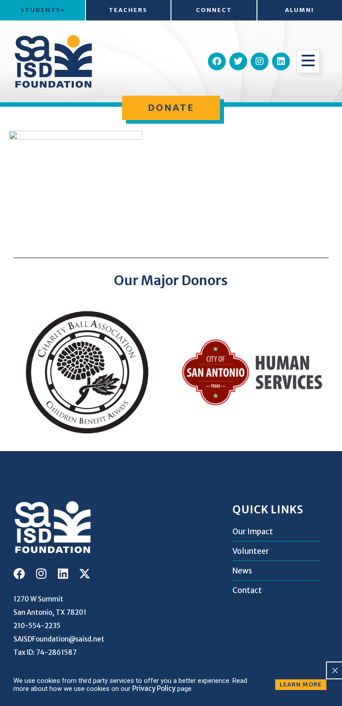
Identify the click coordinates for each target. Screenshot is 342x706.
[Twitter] (238, 61)
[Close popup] (335, 670)
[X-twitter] (84, 573)
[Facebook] (217, 61)
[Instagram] (260, 61)
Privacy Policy (153, 688)
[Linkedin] (281, 61)
